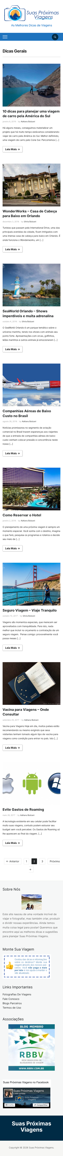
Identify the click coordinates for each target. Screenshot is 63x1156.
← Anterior (12, 861)
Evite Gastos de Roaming (23, 809)
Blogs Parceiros (12, 1003)
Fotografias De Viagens (17, 994)
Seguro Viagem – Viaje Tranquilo (30, 610)
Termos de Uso (12, 1007)
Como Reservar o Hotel (22, 515)
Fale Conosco (11, 998)
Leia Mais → (12, 149)
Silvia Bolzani (30, 221)
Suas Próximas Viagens (31, 1126)
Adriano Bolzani (28, 121)
